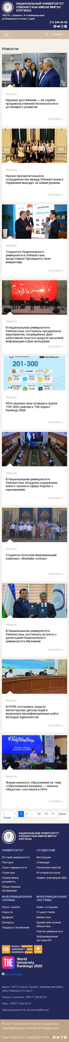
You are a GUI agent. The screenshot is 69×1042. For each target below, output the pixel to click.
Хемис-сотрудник (47, 907)
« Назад (7, 816)
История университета (16, 857)
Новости (7, 912)
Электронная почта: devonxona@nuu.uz (25, 1010)
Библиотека (43, 917)
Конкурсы (8, 923)
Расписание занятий (48, 868)
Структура (8, 873)
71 (53, 814)
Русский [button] (57, 34)
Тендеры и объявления (15, 928)
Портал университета (49, 932)
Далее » (62, 816)
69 (39, 814)
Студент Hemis (45, 912)
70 (46, 814)
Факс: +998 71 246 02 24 (16, 1004)
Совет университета (14, 868)
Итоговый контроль (48, 873)
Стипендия (42, 863)
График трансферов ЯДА (51, 878)
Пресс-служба (11, 907)
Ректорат (8, 863)
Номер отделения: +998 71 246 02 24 (24, 997)
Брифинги (7, 917)
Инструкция (43, 857)
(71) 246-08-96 (58, 22)
